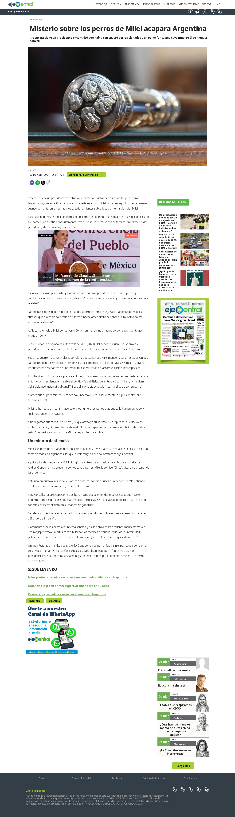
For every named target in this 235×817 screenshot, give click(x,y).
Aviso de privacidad (35, 790)
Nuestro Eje (36, 19)
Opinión (116, 4)
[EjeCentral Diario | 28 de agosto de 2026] (183, 331)
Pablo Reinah (180, 679)
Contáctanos (190, 778)
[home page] (21, 4)
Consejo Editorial (81, 778)
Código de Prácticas (154, 778)
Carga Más (183, 766)
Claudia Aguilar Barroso (181, 745)
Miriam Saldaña (181, 698)
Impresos (169, 4)
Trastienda (132, 4)
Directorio (45, 778)
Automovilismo (188, 4)
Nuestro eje (99, 4)
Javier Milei (35, 600)
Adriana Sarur (180, 663)
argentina (54, 600)
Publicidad (117, 778)
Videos (206, 4)
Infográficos (151, 4)
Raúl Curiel (179, 718)
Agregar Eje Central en (84, 174)
